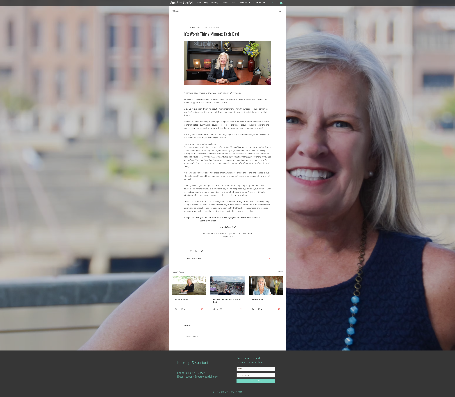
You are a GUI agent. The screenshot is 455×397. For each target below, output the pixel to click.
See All (280, 272)
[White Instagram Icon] (246, 3)
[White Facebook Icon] (250, 3)
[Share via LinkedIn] (196, 251)
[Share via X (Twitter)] (190, 251)
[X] (253, 3)
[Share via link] (202, 251)
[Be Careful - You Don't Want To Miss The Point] (227, 285)
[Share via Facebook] (185, 251)
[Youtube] (260, 3)
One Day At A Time (181, 299)
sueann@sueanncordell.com (202, 376)
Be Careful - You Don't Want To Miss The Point (227, 301)
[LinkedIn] (257, 3)
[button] (281, 2)
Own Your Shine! (257, 299)
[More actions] (269, 27)
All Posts (175, 11)
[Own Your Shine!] (266, 285)
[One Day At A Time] (189, 285)
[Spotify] (264, 3)
